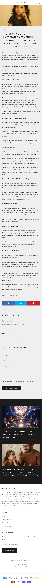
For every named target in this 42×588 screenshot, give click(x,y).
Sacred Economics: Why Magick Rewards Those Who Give (19, 435)
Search (4, 516)
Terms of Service (7, 526)
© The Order (21, 564)
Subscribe (9, 550)
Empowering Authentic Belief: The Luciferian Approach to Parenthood (20, 472)
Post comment (11, 388)
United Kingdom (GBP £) (20, 560)
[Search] (36, 3)
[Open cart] (39, 3)
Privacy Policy (6, 523)
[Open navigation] (3, 2)
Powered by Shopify (21, 567)
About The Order (7, 520)
